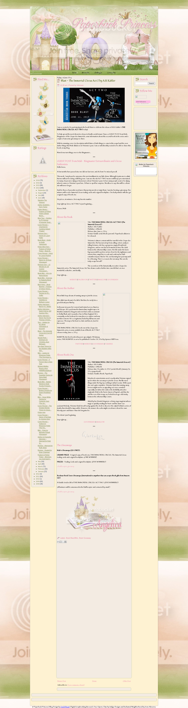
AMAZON (102, 279)
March (40, 466)
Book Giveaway (85, 538)
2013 (38, 188)
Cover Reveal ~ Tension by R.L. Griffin (44, 293)
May (39, 461)
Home (94, 681)
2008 (38, 484)
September (42, 190)
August (40, 193)
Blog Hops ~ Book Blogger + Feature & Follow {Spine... (45, 287)
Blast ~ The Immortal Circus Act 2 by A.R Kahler (45, 333)
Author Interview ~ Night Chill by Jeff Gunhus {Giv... (44, 311)
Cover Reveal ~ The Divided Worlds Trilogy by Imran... (45, 408)
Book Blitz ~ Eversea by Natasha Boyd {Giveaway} (45, 280)
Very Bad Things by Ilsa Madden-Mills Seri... (44, 349)
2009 (38, 481)
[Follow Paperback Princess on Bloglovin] (143, 103)
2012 (38, 474)
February (41, 469)
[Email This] (58, 542)
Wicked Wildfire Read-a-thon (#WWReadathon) (45, 368)
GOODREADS (112, 279)
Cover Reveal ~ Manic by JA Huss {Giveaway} (44, 260)
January (41, 471)
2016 (38, 183)
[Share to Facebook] (65, 542)
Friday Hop (41, 412)
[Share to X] (63, 542)
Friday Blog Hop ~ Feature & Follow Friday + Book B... (44, 249)
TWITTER (93, 279)
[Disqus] (94, 577)
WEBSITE (73, 279)
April (40, 464)
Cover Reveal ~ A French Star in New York (45, 362)
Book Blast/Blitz (72, 538)
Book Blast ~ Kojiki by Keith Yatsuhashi (44, 242)
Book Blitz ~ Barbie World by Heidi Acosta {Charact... (44, 384)
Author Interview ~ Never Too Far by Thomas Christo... (44, 318)
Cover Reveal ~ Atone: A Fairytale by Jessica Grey (44, 417)
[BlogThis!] (60, 542)
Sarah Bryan (65, 707)
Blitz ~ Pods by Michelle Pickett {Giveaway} (44, 433)
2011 (38, 476)
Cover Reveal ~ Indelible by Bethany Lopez (43, 300)
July (39, 195)
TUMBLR (109, 344)
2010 (38, 479)
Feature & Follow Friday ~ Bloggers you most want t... (44, 457)
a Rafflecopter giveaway (65, 466)
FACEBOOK (83, 279)
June (40, 198)
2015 (38, 185)
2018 (38, 180)
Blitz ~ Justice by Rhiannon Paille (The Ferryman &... (45, 355)
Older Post (127, 681)
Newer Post (61, 681)
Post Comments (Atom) (76, 685)
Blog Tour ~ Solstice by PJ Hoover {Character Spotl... (45, 220)
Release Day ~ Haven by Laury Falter (44, 236)
